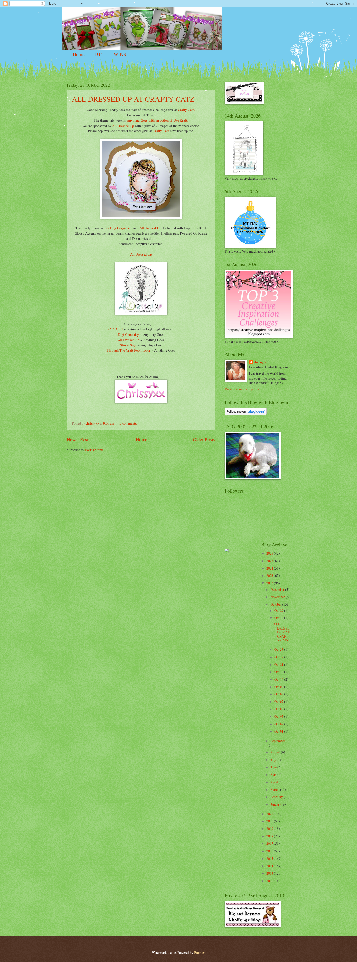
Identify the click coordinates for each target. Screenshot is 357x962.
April (275, 782)
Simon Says (128, 345)
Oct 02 (279, 724)
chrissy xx (261, 362)
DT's (99, 54)
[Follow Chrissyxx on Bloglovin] (246, 413)
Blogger (199, 952)
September (278, 740)
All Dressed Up (123, 125)
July (274, 759)
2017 (270, 843)
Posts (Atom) (94, 449)
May (274, 774)
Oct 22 (279, 657)
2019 (270, 828)
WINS (120, 54)
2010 (270, 880)
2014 (270, 865)
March (275, 789)
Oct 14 (279, 679)
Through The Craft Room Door (128, 350)
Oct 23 (279, 649)
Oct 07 (279, 701)
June (274, 767)
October (276, 604)
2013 (270, 873)
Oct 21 (279, 664)
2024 (270, 568)
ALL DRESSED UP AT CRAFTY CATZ (133, 99)
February (277, 796)
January (276, 804)
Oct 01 (279, 731)
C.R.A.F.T (115, 329)
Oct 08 (279, 694)
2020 (270, 821)
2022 (270, 583)
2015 (270, 858)
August (276, 752)
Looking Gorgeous (117, 228)
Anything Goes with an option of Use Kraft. (157, 120)
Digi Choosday (128, 334)
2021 (270, 813)
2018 (270, 836)
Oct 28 (279, 618)
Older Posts (204, 439)
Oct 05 (279, 716)
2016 (270, 851)
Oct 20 (279, 671)
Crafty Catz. (186, 109)
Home (79, 54)
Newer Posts (78, 439)
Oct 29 (279, 610)
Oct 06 (279, 709)
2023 (270, 575)
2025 (270, 560)
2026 (270, 553)
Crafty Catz (161, 130)
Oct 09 (279, 686)
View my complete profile (242, 389)
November (278, 596)
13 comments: (128, 423)
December (278, 589)
